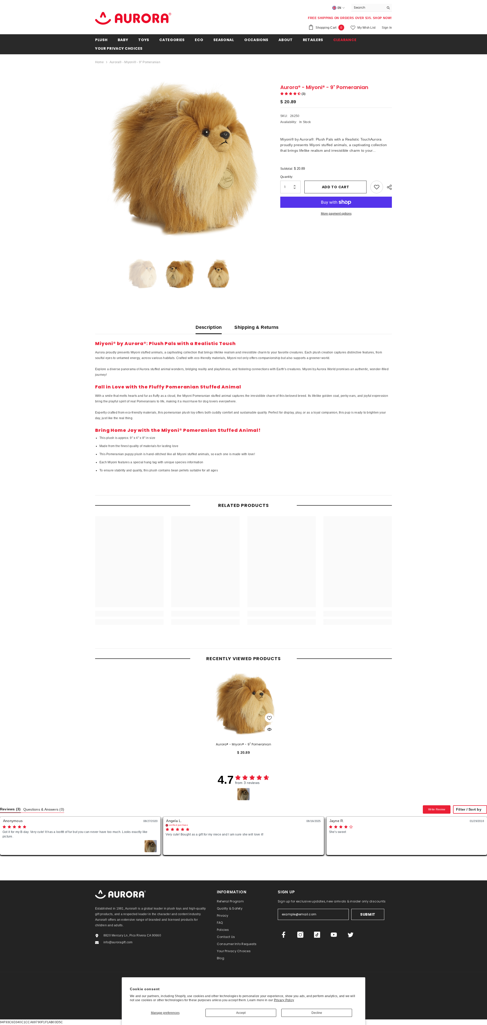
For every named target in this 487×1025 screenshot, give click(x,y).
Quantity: (286, 177)
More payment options (336, 213)
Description (209, 327)
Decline (316, 1013)
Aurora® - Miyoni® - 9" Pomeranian (243, 744)
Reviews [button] (10, 809)
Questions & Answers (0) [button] (43, 809)
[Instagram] (300, 935)
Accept (241, 1013)
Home (99, 62)
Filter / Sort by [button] (468, 809)
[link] (129, 614)
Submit (367, 914)
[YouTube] (334, 935)
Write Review (436, 809)
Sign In (387, 27)
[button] (292, 94)
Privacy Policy (284, 1000)
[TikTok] (317, 935)
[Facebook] (283, 935)
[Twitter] (350, 935)
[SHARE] (387, 187)
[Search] (371, 8)
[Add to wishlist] (376, 187)
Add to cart (335, 187)
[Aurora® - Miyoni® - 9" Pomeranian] (243, 703)
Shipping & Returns (256, 327)
